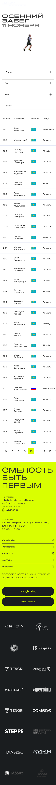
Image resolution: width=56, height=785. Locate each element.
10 (31, 451)
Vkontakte (8, 540)
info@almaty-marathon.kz (18, 500)
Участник (19, 119)
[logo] (14, 4)
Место (6, 119)
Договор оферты (14, 574)
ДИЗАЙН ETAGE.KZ (38, 574)
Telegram (7, 566)
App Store (28, 601)
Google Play (28, 591)
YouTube (7, 560)
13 (50, 451)
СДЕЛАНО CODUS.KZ (15, 577)
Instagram (8, 546)
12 (44, 451)
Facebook (8, 553)
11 (37, 451)
